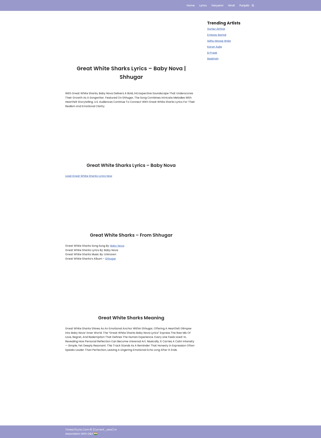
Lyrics (203, 5)
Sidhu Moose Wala (219, 41)
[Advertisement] (131, 35)
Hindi (231, 5)
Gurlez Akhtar (216, 29)
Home (191, 5)
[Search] (253, 5)
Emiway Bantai (216, 35)
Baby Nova (117, 246)
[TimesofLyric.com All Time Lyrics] (75, 5)
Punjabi (244, 5)
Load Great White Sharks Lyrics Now (88, 176)
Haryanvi (217, 5)
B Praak (212, 53)
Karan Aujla (214, 47)
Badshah (213, 59)
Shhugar (110, 259)
